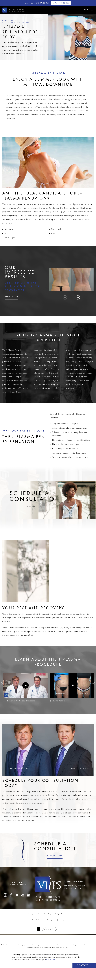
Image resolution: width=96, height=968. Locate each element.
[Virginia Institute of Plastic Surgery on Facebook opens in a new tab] (11, 895)
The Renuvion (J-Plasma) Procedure (19, 700)
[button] (92, 10)
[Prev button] (3, 683)
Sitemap (61, 920)
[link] (17, 883)
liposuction (11, 114)
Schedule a (55, 846)
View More (11, 296)
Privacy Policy (51, 920)
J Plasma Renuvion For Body (16, 23)
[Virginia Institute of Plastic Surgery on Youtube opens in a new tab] (23, 895)
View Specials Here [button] (61, 3)
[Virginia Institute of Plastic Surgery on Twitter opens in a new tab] (17, 895)
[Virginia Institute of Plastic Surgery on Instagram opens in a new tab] (5, 895)
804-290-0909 (51, 960)
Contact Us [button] (84, 965)
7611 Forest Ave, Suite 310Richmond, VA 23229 (74, 887)
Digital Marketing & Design (50, 929)
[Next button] (93, 683)
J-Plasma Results (57, 700)
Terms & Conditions (38, 920)
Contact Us (35, 506)
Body (12, 20)
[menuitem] (5, 895)
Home (4, 20)
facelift (36, 947)
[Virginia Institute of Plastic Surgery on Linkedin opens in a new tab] (29, 895)
